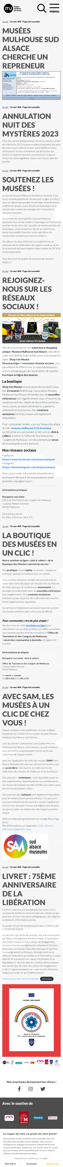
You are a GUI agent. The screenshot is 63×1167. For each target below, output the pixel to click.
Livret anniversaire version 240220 (20, 978)
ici (11, 262)
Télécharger (47, 979)
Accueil (5, 21)
